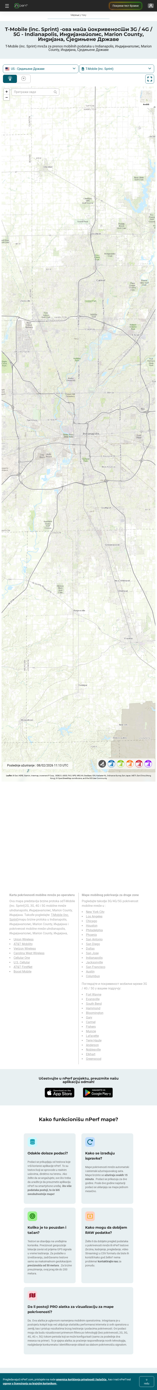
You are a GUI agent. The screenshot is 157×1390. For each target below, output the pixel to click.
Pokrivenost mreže (10, 79)
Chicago (91, 921)
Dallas (90, 948)
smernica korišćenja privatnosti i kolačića (81, 1379)
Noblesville (93, 1049)
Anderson (92, 1045)
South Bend (94, 1004)
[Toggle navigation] (6, 5)
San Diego (93, 944)
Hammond (93, 1008)
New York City (95, 912)
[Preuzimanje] (59, 1092)
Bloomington (94, 1013)
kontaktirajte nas (108, 1261)
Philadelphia (94, 930)
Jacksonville (94, 962)
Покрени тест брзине (126, 5)
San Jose (92, 953)
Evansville (93, 999)
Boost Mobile (22, 971)
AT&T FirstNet (23, 967)
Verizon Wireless (25, 948)
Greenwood (93, 1059)
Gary (89, 1017)
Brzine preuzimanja (23, 79)
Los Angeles (94, 916)
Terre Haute (93, 1040)
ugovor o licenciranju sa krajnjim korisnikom (30, 1383)
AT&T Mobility (23, 944)
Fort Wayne (93, 994)
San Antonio (94, 939)
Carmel (91, 1022)
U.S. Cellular (22, 962)
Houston (91, 925)
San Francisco (95, 967)
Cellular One (22, 958)
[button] (6, 92)
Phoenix (91, 935)
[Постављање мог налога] (151, 5)
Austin (90, 971)
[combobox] (40, 68)
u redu (146, 1381)
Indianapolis (94, 958)
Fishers (91, 1026)
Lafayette (92, 1036)
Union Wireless (24, 939)
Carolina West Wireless (29, 953)
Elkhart (90, 1054)
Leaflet (9, 776)
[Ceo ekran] (149, 79)
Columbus (93, 976)
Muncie (91, 1031)
